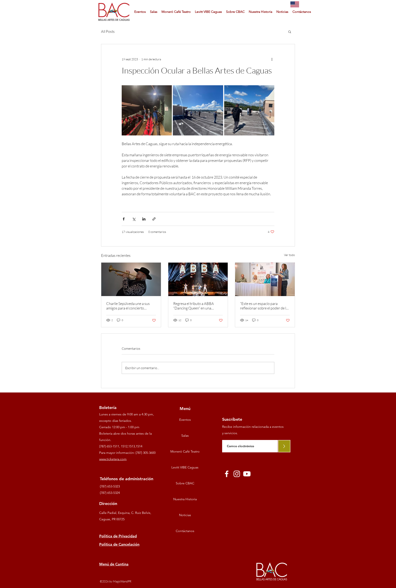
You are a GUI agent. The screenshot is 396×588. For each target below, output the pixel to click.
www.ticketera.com (113, 459)
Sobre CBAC (185, 483)
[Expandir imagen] (147, 110)
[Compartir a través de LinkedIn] (144, 219)
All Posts (108, 31)
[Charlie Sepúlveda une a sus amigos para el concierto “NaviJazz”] (131, 279)
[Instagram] (236, 473)
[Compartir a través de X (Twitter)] (134, 219)
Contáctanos (185, 531)
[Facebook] (226, 473)
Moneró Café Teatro (185, 451)
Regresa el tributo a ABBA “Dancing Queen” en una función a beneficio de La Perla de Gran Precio (196, 305)
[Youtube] (247, 473)
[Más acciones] (271, 59)
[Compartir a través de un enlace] (154, 219)
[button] (290, 31)
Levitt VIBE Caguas (184, 467)
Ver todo (289, 255)
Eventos (185, 420)
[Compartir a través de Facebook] (124, 219)
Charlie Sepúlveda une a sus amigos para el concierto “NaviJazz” (128, 305)
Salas (185, 435)
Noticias (185, 515)
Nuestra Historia (185, 499)
